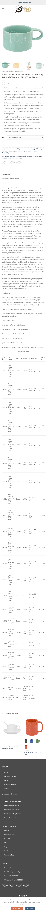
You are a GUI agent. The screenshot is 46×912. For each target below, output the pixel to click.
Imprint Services (9, 835)
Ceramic (39, 156)
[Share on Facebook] (6, 162)
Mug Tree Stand (19, 158)
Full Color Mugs (11, 151)
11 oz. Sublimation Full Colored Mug (33, 753)
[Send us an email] (17, 885)
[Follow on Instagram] (6, 885)
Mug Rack (4, 158)
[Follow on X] (13, 885)
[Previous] (5, 38)
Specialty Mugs (38, 149)
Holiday (10, 71)
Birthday (4, 151)
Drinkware (11, 149)
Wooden (23, 156)
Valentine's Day (20, 151)
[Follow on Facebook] (3, 885)
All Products (33, 151)
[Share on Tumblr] (20, 162)
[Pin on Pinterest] (17, 162)
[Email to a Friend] (13, 162)
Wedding (17, 149)
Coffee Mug (10, 158)
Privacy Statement (10, 784)
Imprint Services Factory (11, 810)
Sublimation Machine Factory (13, 818)
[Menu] (3, 9)
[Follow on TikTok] (10, 885)
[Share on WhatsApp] (3, 162)
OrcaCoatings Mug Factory (12, 814)
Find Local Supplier (10, 776)
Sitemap (6, 788)
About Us (7, 772)
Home (4, 71)
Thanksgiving (19, 71)
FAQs (6, 780)
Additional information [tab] (10, 178)
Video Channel (8, 839)
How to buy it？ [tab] (7, 183)
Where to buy (9, 855)
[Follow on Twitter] (24, 896)
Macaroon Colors (31, 156)
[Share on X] (10, 162)
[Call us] (20, 885)
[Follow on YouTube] (27, 885)
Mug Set (11, 156)
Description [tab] (6, 174)
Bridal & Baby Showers (27, 149)
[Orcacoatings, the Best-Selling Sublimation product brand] (23, 9)
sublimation (17, 156)
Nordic (7, 156)
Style (3, 137)
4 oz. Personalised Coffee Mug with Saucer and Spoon (10, 747)
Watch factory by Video (11, 806)
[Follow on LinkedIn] (26, 896)
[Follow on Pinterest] (24, 885)
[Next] (41, 38)
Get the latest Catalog (23, 2)
